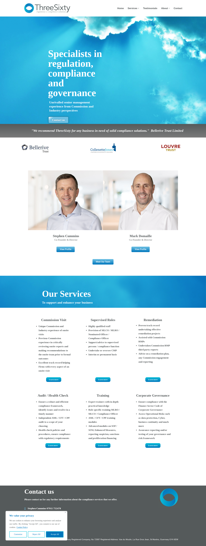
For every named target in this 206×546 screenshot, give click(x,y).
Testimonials (150, 8)
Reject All (36, 534)
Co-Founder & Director (65, 240)
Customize (18, 534)
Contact (178, 8)
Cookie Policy (22, 527)
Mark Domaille (141, 236)
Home (120, 8)
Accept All (55, 534)
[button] (138, 8)
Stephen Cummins (66, 236)
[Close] (65, 512)
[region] (36, 525)
